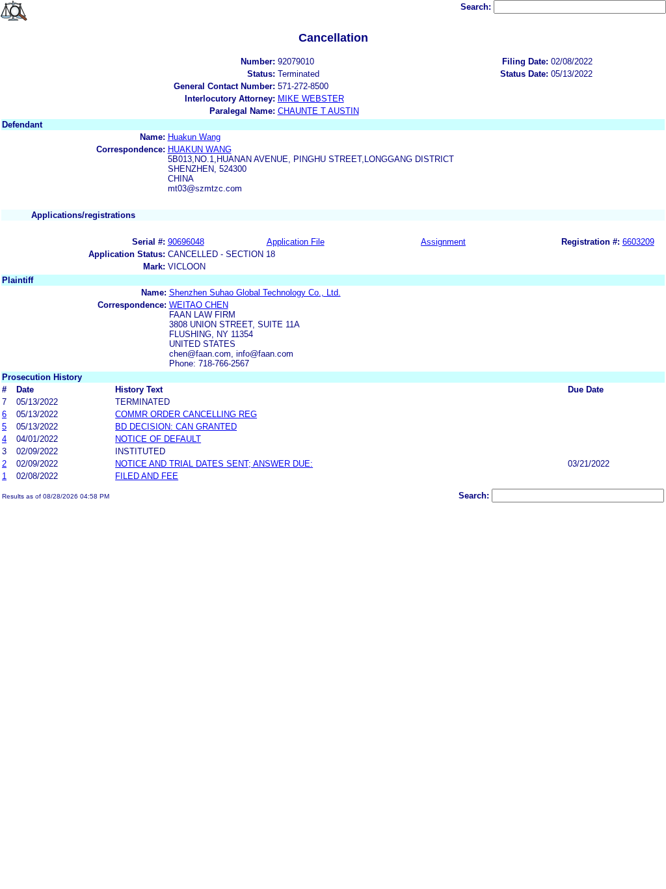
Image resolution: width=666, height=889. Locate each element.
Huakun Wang (194, 137)
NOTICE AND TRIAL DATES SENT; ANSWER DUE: (214, 464)
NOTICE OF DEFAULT (158, 439)
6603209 (638, 242)
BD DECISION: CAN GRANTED (176, 426)
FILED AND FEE (146, 476)
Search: (477, 7)
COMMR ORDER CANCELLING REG (186, 414)
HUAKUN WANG (200, 149)
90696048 (186, 242)
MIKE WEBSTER (311, 98)
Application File (296, 242)
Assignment (443, 242)
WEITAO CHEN (198, 305)
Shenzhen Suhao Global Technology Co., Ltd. (255, 292)
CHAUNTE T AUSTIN (318, 111)
